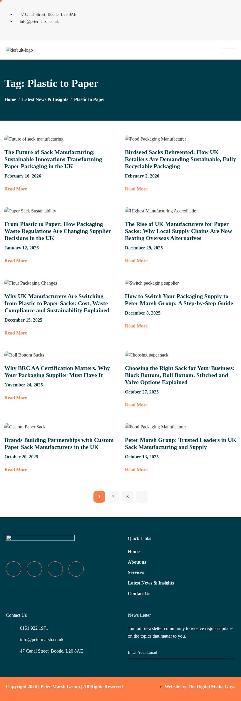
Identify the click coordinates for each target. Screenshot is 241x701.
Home (134, 551)
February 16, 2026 (22, 175)
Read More (15, 188)
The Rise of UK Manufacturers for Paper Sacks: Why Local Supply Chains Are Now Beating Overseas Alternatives (178, 231)
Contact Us (139, 593)
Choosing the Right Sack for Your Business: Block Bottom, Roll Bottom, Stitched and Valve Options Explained (180, 375)
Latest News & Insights (151, 582)
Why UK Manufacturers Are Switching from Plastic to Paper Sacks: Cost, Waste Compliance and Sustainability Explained (56, 303)
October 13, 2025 (142, 456)
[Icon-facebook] (184, 11)
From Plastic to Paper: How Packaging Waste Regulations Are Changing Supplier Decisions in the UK (57, 231)
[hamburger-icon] (229, 50)
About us (137, 562)
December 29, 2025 (144, 247)
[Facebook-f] (13, 569)
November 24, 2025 (23, 384)
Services (136, 572)
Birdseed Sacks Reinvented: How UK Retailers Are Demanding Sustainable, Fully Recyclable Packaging (180, 159)
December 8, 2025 (142, 312)
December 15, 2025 (23, 319)
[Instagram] (220, 11)
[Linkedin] (202, 27)
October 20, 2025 (21, 456)
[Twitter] (202, 11)
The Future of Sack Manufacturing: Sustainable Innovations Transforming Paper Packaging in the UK (53, 159)
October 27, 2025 (142, 391)
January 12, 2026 (21, 247)
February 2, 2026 (142, 175)
